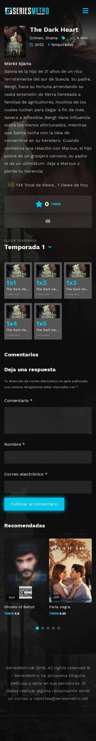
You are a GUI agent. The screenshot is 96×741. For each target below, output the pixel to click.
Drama (52, 38)
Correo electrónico (25, 474)
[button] (37, 628)
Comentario (18, 400)
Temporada (24, 245)
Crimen (36, 38)
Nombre (14, 444)
